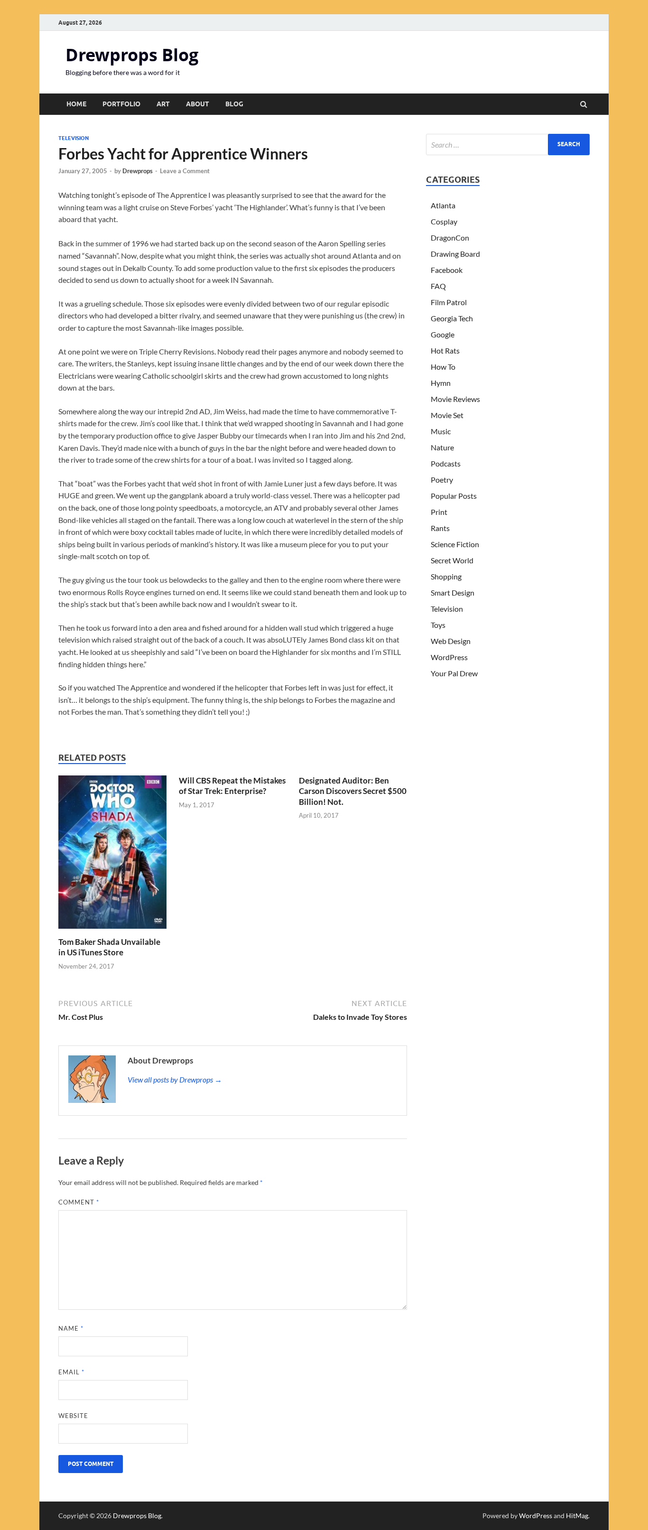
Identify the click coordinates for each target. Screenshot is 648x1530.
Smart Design (452, 592)
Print (439, 511)
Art (163, 104)
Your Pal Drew (454, 673)
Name (70, 1328)
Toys (438, 624)
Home (76, 104)
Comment (78, 1202)
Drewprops (137, 171)
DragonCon (450, 237)
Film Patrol (449, 302)
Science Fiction (455, 544)
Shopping (446, 576)
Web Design (451, 640)
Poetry (442, 479)
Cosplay (444, 221)
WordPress (449, 657)
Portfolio (121, 104)
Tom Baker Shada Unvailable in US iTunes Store (109, 947)
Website (73, 1415)
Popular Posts (454, 495)
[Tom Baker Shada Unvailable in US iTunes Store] (112, 930)
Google (442, 334)
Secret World (452, 560)
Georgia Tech (452, 318)
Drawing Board (455, 253)
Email (71, 1372)
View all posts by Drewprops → (175, 1079)
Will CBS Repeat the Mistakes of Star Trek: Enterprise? (232, 785)
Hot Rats (445, 350)
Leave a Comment (185, 171)
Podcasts (446, 463)
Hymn (441, 382)
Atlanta (443, 205)
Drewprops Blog (131, 54)
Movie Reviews (455, 398)
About (197, 104)
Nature (442, 447)
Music (441, 431)
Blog (234, 104)
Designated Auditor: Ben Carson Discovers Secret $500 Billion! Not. (353, 790)
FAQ (438, 285)
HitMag (577, 1515)
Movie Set (447, 415)
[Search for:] (508, 144)
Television (73, 138)
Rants (440, 527)
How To (443, 366)
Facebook (447, 269)
